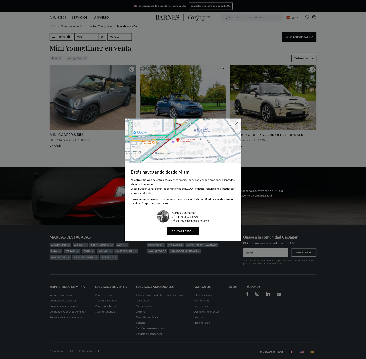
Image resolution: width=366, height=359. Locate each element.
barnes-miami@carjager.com (192, 220)
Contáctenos (181, 231)
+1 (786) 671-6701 (187, 216)
